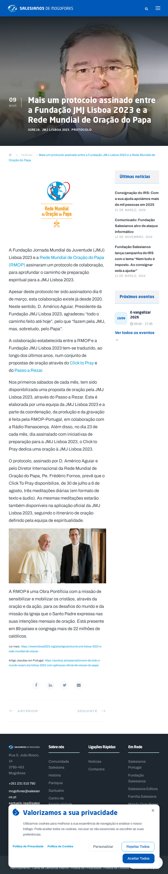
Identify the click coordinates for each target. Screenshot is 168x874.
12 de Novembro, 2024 (133, 237)
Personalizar (103, 846)
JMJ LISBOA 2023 (55, 129)
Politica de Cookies (116, 868)
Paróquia (56, 782)
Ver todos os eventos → (134, 336)
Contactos (96, 769)
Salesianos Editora (143, 788)
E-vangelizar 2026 (140, 314)
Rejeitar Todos (137, 846)
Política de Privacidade (28, 846)
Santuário (56, 790)
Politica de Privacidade (86, 868)
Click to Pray (82, 363)
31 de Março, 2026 (130, 210)
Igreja (34, 129)
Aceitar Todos (138, 858)
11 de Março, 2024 (130, 276)
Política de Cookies (60, 846)
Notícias (94, 761)
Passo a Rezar (28, 370)
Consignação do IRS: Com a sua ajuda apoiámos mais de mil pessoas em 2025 (137, 198)
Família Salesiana (142, 796)
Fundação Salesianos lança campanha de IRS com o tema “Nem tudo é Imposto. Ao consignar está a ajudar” (135, 258)
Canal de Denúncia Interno (50, 868)
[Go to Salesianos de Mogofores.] (10, 155)
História (55, 775)
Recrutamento (20, 868)
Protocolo (82, 129)
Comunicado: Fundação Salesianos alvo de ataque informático (136, 225)
